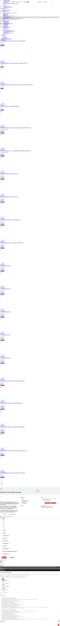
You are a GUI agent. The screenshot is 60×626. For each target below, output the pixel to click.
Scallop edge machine (6, 18)
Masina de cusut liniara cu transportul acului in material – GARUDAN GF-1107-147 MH (16, 84)
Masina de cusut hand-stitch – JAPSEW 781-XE (9, 196)
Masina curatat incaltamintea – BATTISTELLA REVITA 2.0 (11, 403)
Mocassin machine (6, 14)
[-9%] (7, 423)
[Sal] (10, 514)
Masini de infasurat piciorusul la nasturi (8, 23)
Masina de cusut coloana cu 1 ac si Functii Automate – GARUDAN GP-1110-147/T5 (15, 150)
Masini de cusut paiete (6, 13)
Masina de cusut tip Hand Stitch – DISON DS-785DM (10, 219)
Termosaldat (5, 5)
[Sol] (14, 514)
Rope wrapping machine (6, 16)
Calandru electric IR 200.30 (5, 357)
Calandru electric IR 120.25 (5, 288)
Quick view (2, 61)
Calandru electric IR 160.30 (5, 334)
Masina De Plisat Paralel (6, 10)
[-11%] (7, 147)
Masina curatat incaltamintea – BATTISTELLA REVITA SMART (12, 426)
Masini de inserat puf (6, 24)
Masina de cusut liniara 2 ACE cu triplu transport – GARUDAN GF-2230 (13, 63)
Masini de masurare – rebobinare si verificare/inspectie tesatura (11, 3)
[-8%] (7, 399)
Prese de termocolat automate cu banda (8, 7)
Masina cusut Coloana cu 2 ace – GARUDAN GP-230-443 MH (11, 242)
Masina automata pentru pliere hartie (8, 33)
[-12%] (7, 124)
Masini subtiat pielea (6, 28)
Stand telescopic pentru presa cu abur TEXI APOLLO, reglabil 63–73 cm (13, 450)
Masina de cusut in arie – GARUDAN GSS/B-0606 (9, 106)
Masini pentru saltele (6, 32)
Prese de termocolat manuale (7, 6)
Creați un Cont (2, 565)
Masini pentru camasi (6, 26)
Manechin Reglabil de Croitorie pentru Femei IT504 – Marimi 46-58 (12, 472)
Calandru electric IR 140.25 (5, 311)
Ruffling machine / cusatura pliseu (7, 17)
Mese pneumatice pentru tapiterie (7, 30)
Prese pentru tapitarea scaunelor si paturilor (9, 31)
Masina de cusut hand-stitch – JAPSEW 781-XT (9, 173)
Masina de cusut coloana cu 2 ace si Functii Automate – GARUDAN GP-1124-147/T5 (15, 127)
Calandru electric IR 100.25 (5, 265)
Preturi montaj (5, 37)
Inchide (1, 517)
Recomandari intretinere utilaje (7, 38)
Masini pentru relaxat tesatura (7, 27)
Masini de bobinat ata (6, 22)
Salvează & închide (2, 621)
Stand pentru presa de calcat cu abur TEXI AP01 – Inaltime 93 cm (12, 380)
